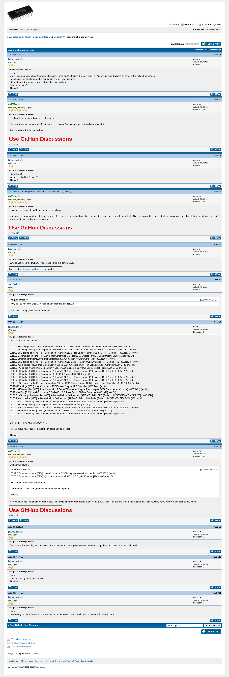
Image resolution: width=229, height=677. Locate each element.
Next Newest (30, 625)
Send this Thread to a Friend (23, 643)
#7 (220, 322)
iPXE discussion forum (19, 37)
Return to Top (40, 661)
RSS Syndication (87, 661)
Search (175, 24)
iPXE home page (26, 661)
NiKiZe (67, 192)
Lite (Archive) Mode (71, 661)
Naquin (12, 249)
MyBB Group (39, 667)
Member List (190, 24)
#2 (220, 100)
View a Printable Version (21, 639)
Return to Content (54, 661)
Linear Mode (215, 50)
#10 (219, 557)
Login (28, 29)
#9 (220, 527)
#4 (220, 192)
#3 (220, 156)
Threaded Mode (202, 50)
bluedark (13, 59)
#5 (220, 244)
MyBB (19, 667)
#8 (220, 447)
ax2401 (12, 284)
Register (36, 29)
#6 (220, 280)
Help (219, 24)
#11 (219, 593)
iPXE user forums (42, 37)
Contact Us (13, 661)
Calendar (207, 24)
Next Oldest (16, 625)
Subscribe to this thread (21, 647)
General (58, 37)
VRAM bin (14, 144)
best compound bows (30, 269)
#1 (220, 55)
